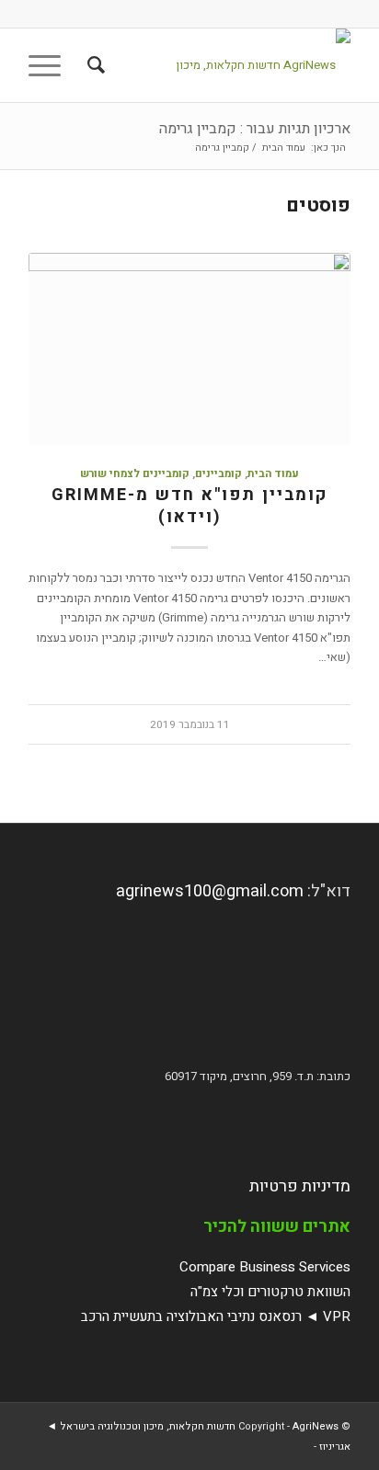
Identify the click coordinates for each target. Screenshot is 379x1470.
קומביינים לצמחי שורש (135, 474)
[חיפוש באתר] (93, 65)
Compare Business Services (264, 1267)
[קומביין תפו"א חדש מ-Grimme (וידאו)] (189, 349)
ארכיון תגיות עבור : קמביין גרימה (254, 129)
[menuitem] (93, 65)
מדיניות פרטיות (299, 1186)
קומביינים (218, 474)
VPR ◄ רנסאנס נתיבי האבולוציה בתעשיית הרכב (215, 1316)
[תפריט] (51, 65)
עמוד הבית (273, 474)
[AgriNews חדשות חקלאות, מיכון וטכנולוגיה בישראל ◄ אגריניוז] (221, 65)
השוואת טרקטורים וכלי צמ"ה (270, 1292)
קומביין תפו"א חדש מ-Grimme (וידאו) (189, 506)
